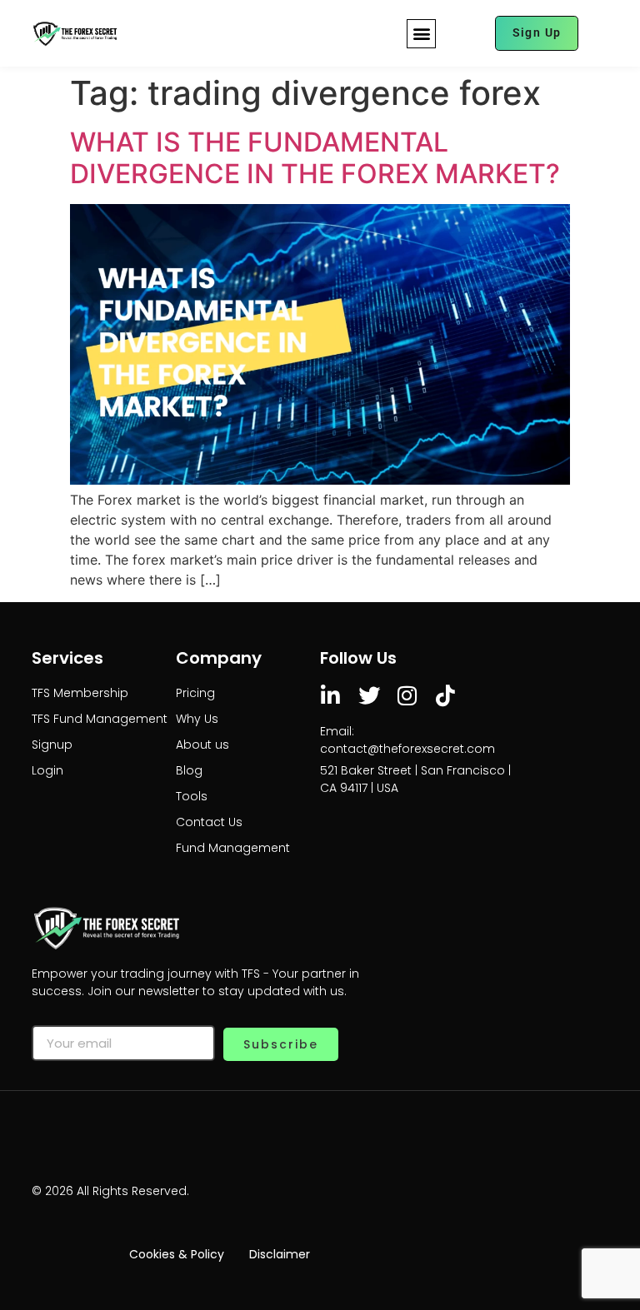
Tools (192, 796)
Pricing (195, 693)
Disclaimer (279, 1254)
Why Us (197, 718)
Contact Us (209, 822)
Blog (189, 770)
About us (202, 744)
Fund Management (233, 847)
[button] (421, 33)
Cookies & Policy (176, 1254)
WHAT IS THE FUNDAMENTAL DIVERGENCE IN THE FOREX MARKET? (315, 158)
